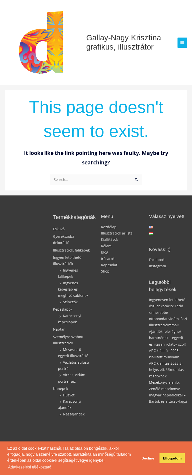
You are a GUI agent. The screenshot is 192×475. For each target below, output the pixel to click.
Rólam (106, 246)
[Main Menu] (182, 43)
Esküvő (58, 228)
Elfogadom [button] (172, 458)
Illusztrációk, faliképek (71, 250)
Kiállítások (109, 239)
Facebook (156, 259)
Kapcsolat (109, 265)
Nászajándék (73, 414)
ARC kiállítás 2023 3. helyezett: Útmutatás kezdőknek (166, 369)
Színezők (70, 302)
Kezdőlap (108, 226)
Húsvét (68, 395)
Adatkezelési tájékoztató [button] (29, 467)
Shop (105, 271)
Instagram (157, 266)
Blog (104, 252)
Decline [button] (148, 458)
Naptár (59, 329)
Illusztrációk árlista (116, 233)
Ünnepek (60, 388)
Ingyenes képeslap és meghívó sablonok (73, 289)
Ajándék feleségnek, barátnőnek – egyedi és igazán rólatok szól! (167, 338)
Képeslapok (62, 309)
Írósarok (107, 258)
